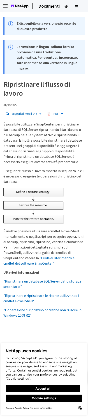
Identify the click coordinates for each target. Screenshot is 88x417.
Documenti (49, 6)
